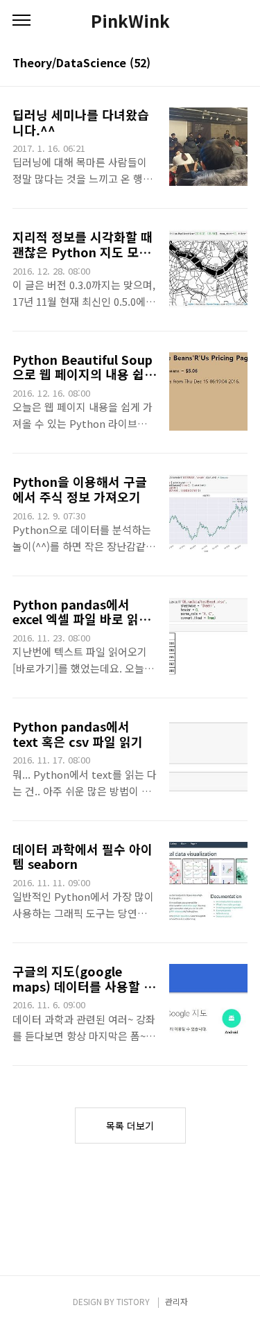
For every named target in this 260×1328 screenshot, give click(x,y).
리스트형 (239, 63)
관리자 (176, 1301)
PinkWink (130, 20)
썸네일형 (219, 63)
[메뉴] (21, 21)
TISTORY (133, 1301)
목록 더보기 (130, 1125)
